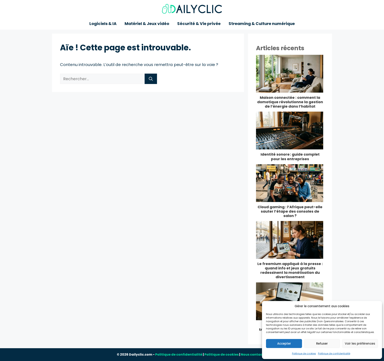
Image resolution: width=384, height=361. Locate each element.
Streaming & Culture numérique (262, 23)
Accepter (284, 343)
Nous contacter (254, 354)
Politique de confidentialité (334, 353)
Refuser (322, 343)
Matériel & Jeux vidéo (147, 23)
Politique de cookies (304, 353)
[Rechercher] (151, 79)
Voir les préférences (360, 343)
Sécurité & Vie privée (199, 23)
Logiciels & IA (103, 23)
